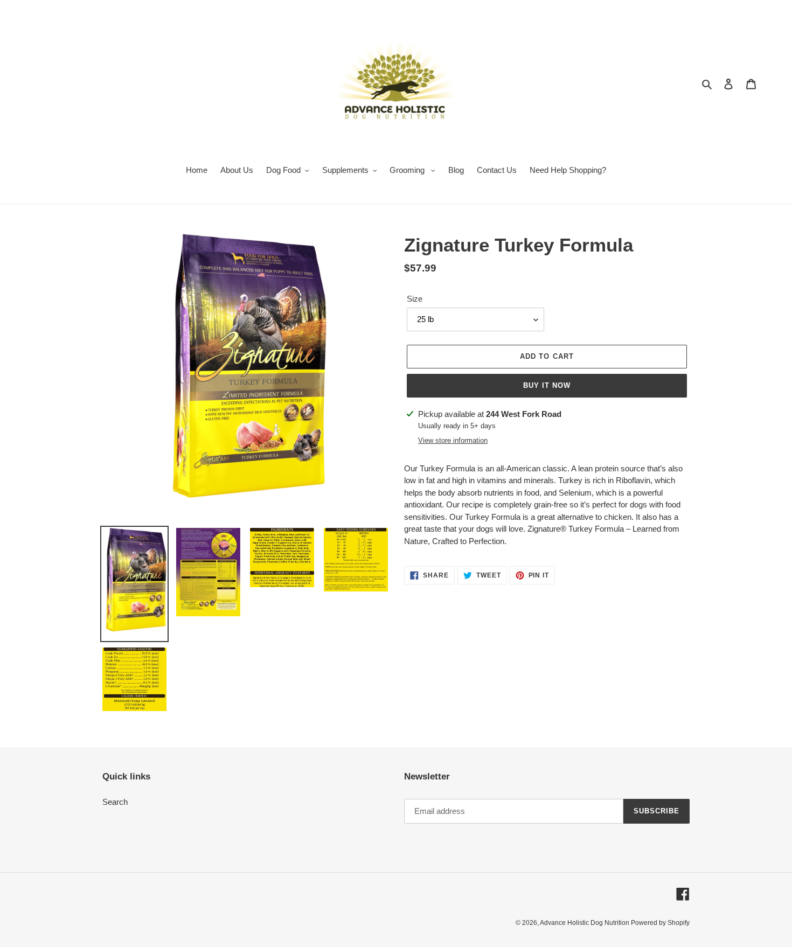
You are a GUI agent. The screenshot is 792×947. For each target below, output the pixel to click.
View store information (453, 440)
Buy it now (547, 385)
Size (414, 298)
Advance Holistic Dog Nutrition (585, 923)
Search (115, 801)
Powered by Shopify (660, 923)
